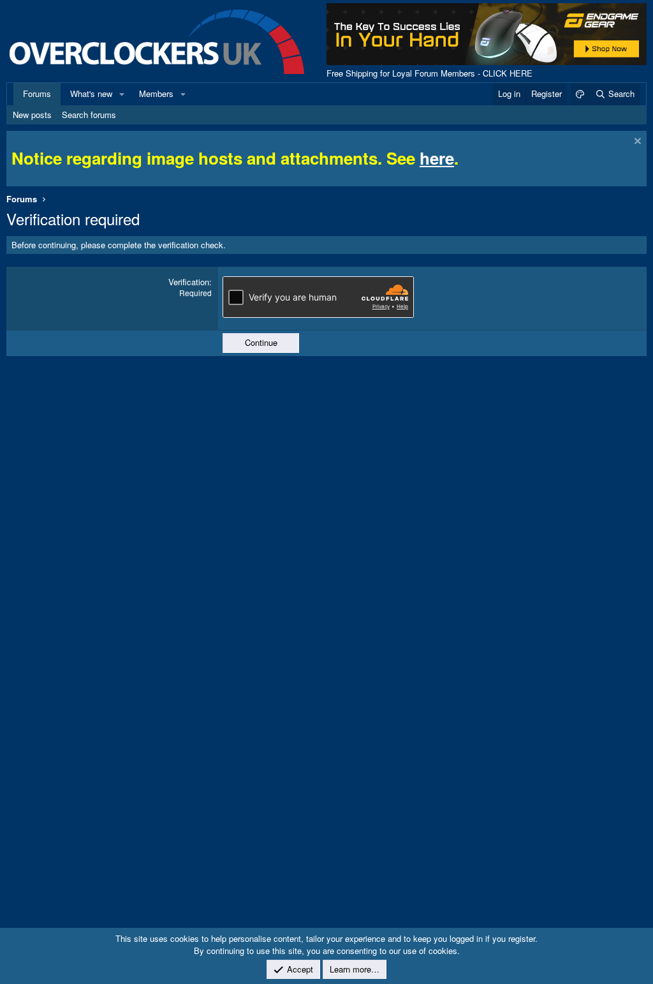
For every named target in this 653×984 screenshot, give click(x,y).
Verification (188, 282)
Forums (37, 93)
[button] (122, 94)
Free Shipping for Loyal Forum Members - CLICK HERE (429, 73)
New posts (32, 114)
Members (156, 93)
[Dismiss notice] (636, 142)
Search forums (89, 114)
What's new (91, 93)
